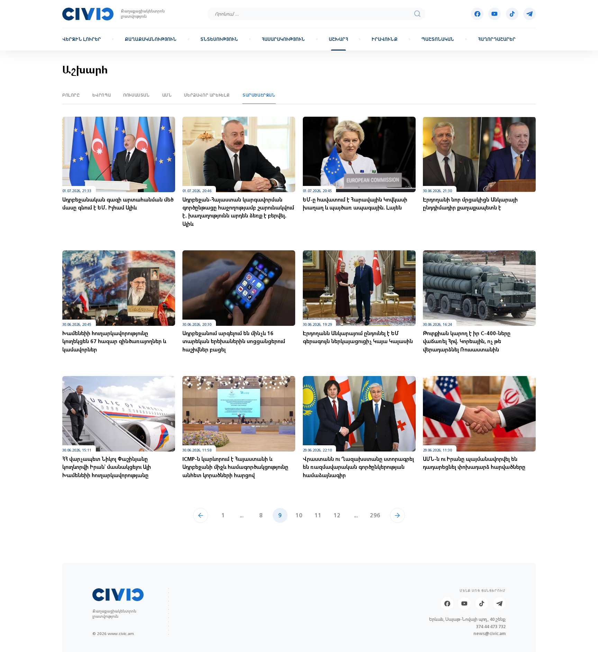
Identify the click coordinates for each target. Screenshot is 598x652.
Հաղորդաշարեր (497, 39)
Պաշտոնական (437, 39)
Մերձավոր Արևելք (207, 95)
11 (318, 515)
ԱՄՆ (167, 95)
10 (299, 515)
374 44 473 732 (491, 627)
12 (337, 515)
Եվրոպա (101, 95)
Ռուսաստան (136, 95)
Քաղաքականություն (150, 39)
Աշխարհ (338, 39)
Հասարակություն (283, 39)
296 (375, 515)
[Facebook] (477, 14)
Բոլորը (71, 95)
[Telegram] (529, 14)
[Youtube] (494, 14)
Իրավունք (385, 39)
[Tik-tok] (512, 14)
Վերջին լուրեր (81, 39)
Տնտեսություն (219, 39)
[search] (417, 14)
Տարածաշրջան (259, 95)
